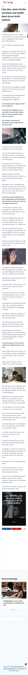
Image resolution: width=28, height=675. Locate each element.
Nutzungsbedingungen (10, 668)
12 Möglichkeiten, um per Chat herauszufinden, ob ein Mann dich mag (13, 603)
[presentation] (14, 590)
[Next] (24, 595)
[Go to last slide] (4, 595)
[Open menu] (25, 3)
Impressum (21, 668)
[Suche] (24, 619)
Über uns (6, 666)
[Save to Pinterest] (16, 529)
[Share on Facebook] (7, 529)
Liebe (3, 6)
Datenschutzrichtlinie (17, 666)
